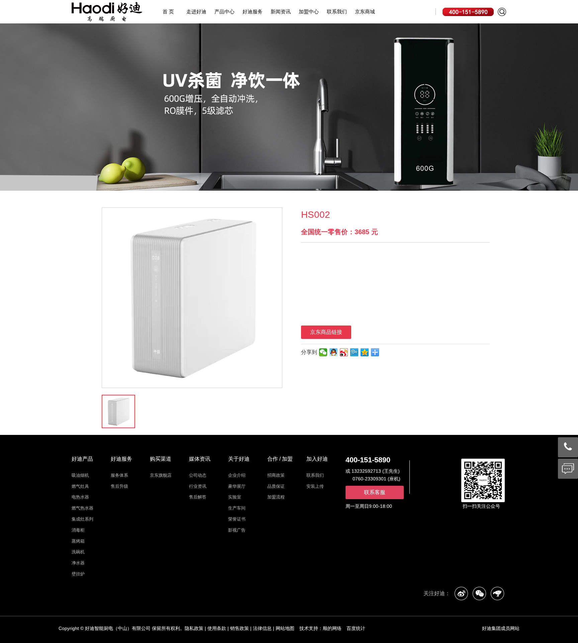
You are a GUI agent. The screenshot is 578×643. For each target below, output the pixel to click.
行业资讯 (197, 486)
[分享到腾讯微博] (354, 352)
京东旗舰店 (161, 475)
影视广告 (237, 530)
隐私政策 (194, 628)
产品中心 (224, 11)
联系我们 (337, 11)
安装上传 (315, 486)
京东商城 (365, 11)
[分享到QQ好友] (333, 352)
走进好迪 (196, 11)
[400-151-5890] (568, 447)
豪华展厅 (237, 486)
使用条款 (216, 628)
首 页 (168, 11)
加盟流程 (276, 496)
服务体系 (119, 475)
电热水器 (80, 496)
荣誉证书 (237, 519)
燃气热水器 (82, 508)
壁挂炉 (78, 573)
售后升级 (119, 486)
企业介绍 (237, 475)
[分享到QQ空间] (365, 352)
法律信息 (262, 628)
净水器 (78, 562)
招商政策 (276, 475)
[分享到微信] (323, 352)
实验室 (234, 496)
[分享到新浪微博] (344, 352)
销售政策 (239, 628)
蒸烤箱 (78, 541)
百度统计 (356, 628)
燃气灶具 (80, 486)
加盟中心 (309, 11)
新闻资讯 (281, 11)
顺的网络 (332, 628)
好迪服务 (253, 11)
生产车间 (237, 508)
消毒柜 (78, 530)
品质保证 (276, 486)
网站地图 (285, 628)
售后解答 (197, 496)
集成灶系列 (82, 519)
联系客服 (374, 492)
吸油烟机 (80, 475)
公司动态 (197, 475)
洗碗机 (78, 551)
